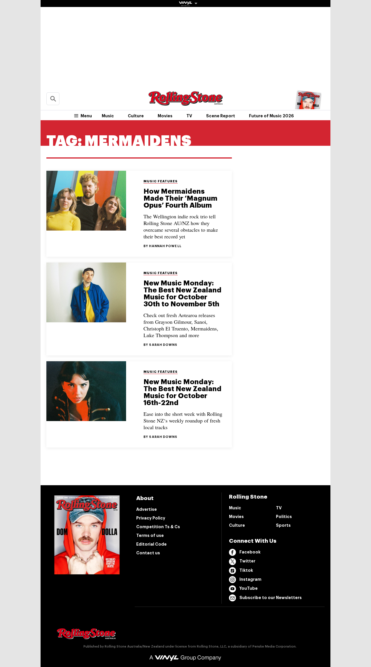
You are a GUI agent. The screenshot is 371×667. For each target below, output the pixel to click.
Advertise (146, 509)
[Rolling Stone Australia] (185, 103)
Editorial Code (151, 544)
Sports (283, 525)
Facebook (250, 552)
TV (189, 116)
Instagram (250, 579)
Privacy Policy (150, 518)
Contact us (148, 553)
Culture (136, 116)
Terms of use (150, 535)
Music (108, 116)
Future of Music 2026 (271, 116)
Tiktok (246, 570)
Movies (165, 116)
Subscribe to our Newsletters (270, 598)
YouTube (248, 588)
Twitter (247, 561)
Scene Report (220, 116)
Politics (284, 517)
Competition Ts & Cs (158, 527)
